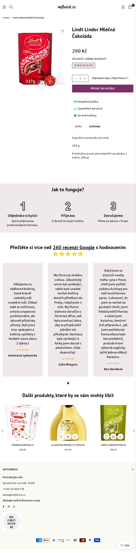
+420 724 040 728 (13, 489)
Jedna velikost (83, 65)
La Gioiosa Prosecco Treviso (68, 445)
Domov (6, 18)
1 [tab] (68, 383)
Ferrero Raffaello (23, 445)
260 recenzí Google (74, 247)
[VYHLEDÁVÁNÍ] (11, 7)
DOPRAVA (94, 126)
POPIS (78, 126)
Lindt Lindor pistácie (113, 445)
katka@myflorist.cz (14, 494)
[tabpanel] (22, 319)
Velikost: (89, 58)
